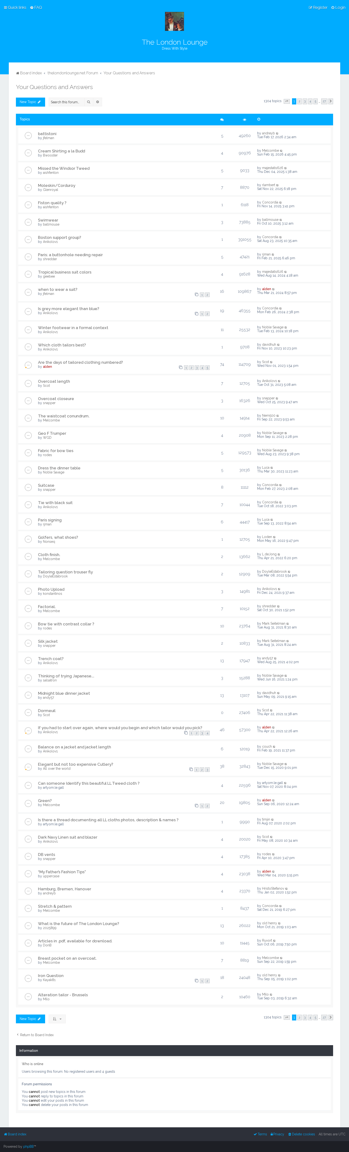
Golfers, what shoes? (58, 537)
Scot (265, 362)
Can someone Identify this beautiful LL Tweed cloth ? (89, 783)
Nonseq (49, 541)
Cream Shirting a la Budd (61, 151)
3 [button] (305, 101)
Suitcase (46, 485)
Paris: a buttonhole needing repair (70, 254)
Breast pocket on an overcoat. (67, 958)
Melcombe (270, 150)
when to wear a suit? (57, 289)
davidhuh (269, 344)
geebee (49, 276)
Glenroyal (50, 190)
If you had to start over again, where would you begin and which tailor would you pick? (120, 727)
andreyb (268, 133)
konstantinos (52, 593)
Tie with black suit (55, 502)
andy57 (267, 658)
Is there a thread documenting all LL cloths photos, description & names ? (108, 819)
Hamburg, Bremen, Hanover (64, 889)
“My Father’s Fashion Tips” (62, 871)
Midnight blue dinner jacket (64, 693)
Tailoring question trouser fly (65, 572)
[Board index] (174, 21)
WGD (47, 437)
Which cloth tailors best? (62, 345)
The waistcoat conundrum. (64, 416)
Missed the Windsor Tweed (64, 168)
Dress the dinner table (59, 468)
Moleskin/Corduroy (56, 185)
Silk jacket (48, 641)
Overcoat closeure (56, 398)
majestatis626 (272, 168)
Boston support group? (59, 237)
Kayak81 (49, 980)
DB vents (46, 854)
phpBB (28, 1146)
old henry (269, 923)
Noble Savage (272, 327)
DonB (47, 945)
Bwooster (50, 155)
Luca (265, 467)
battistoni (47, 133)
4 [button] (310, 101)
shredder (50, 259)
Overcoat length (54, 381)
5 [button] (315, 101)
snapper (49, 403)
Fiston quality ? (52, 202)
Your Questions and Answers (54, 86)
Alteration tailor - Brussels (63, 994)
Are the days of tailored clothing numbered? (80, 362)
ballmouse (51, 224)
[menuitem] (36, 7)
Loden (267, 537)
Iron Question (51, 975)
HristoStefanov (273, 888)
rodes (47, 455)
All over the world (57, 768)
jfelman (48, 138)
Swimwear (48, 220)
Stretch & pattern (55, 906)
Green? (45, 800)
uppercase (51, 876)
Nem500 (268, 415)
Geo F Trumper (52, 433)
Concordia (270, 202)
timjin (266, 819)
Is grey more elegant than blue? (68, 308)
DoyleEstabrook (55, 576)
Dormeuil (47, 710)
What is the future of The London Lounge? (78, 923)
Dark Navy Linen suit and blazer (67, 837)
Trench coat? (51, 658)
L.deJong (269, 554)
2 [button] (299, 101)
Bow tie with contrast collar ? (66, 624)
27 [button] (324, 101)
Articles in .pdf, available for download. (75, 941)
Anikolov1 (50, 242)
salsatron (50, 680)
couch (267, 746)
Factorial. (47, 606)
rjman (266, 254)
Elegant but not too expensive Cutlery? (75, 764)
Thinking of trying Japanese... (66, 676)
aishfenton (51, 173)
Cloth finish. (49, 554)
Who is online (32, 1064)
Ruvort (267, 940)
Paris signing (50, 520)
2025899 (50, 928)
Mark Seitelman (273, 623)
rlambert (268, 185)
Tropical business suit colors (64, 272)
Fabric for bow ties (55, 450)
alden (266, 289)
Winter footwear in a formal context (73, 327)
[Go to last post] (277, 133)
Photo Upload (51, 589)
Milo (46, 999)
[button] (287, 101)
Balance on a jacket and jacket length (74, 747)
